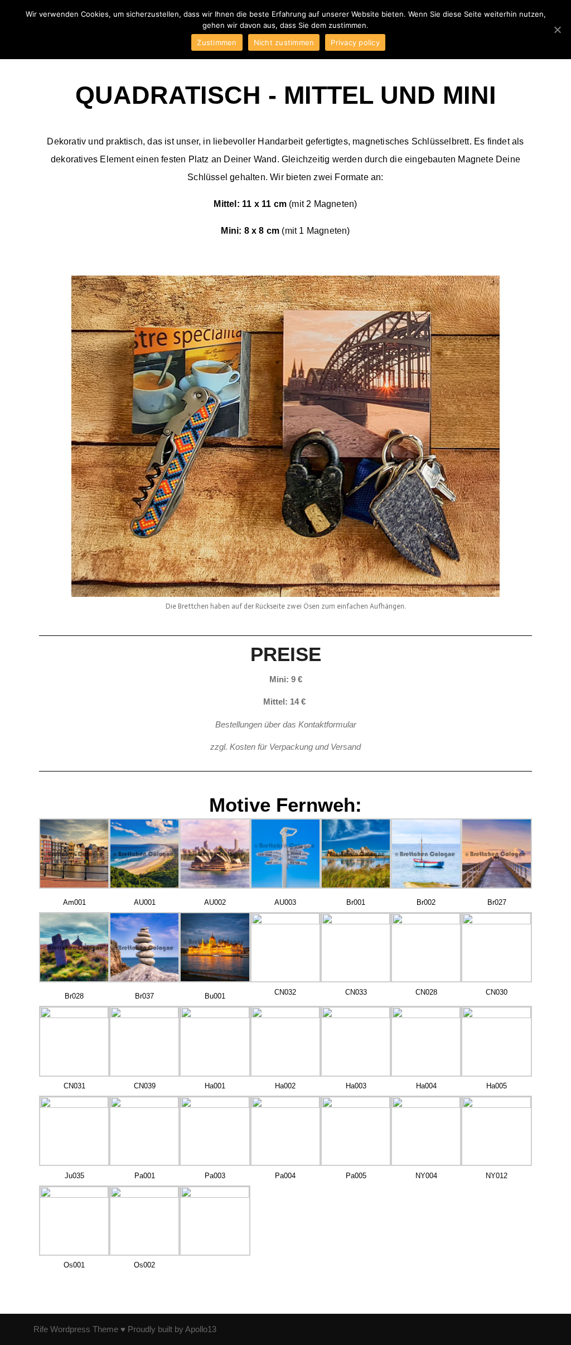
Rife (40, 1329)
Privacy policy (355, 42)
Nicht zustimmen (284, 42)
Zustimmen (216, 42)
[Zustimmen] (557, 29)
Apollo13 (200, 1329)
